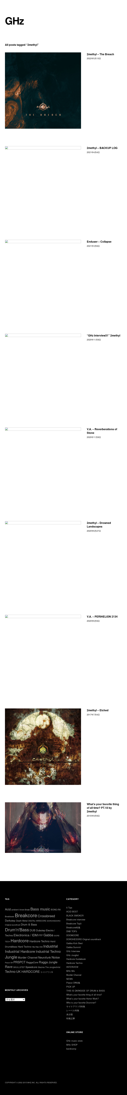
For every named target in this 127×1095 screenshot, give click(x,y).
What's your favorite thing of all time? (84, 994)
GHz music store (74, 1040)
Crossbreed (46, 915)
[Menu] (9, 5)
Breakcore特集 (73, 927)
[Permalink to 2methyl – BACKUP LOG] (43, 184)
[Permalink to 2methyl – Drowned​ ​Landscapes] (43, 559)
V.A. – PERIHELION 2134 (102, 616)
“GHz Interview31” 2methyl (103, 335)
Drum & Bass (29, 924)
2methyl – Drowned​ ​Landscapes (99, 524)
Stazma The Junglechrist (49, 967)
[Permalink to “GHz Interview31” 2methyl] (43, 372)
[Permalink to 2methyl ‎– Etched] (43, 746)
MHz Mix (70, 970)
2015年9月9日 (93, 815)
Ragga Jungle (48, 962)
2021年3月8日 (93, 245)
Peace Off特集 (73, 982)
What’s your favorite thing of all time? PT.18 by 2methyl (103, 807)
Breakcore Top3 (73, 923)
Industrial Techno (48, 951)
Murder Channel (28, 957)
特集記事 (70, 1018)
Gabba (48, 934)
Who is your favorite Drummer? (81, 1002)
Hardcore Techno (39, 941)
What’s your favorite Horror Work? (82, 998)
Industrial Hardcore (20, 951)
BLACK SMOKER (75, 915)
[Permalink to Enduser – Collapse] (43, 278)
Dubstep (40, 930)
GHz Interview (73, 951)
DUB (32, 930)
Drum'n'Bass (17, 929)
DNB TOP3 (71, 931)
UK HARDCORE (28, 971)
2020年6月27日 (94, 530)
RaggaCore (32, 962)
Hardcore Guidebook (76, 959)
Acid (8, 909)
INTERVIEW (72, 966)
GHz (14, 20)
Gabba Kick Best (74, 943)
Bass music (40, 909)
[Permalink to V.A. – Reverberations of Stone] (43, 465)
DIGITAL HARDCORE (37, 920)
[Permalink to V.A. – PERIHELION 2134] (43, 653)
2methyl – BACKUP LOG (102, 148)
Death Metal (22, 920)
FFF (40, 935)
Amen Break (24, 909)
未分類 (69, 1014)
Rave (9, 966)
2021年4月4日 (93, 152)
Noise (56, 957)
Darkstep (10, 920)
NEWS (69, 978)
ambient (15, 909)
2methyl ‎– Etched (97, 710)
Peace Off (9, 962)
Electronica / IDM (26, 935)
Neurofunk (44, 957)
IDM (41, 947)
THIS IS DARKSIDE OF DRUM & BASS (85, 990)
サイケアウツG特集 (75, 1006)
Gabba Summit (73, 947)
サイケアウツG (47, 972)
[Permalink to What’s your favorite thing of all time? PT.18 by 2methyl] (43, 827)
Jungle (11, 957)
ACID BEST (72, 911)
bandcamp (71, 1048)
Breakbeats (9, 916)
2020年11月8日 (94, 437)
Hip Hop (35, 946)
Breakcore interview (75, 919)
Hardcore (20, 940)
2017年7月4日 (93, 714)
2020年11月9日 (94, 339)
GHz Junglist (72, 955)
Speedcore (31, 967)
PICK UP (70, 986)
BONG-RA (56, 909)
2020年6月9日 (93, 620)
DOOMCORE (72, 935)
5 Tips (69, 907)
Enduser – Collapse (99, 241)
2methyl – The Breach (100, 54)
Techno (10, 971)
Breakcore (26, 915)
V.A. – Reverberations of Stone (102, 431)
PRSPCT (19, 962)
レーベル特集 (72, 1010)
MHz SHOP (72, 1044)
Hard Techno (24, 946)
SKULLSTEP (19, 967)
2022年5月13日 (94, 58)
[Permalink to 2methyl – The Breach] (43, 90)
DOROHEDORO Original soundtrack (83, 939)
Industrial (50, 946)
